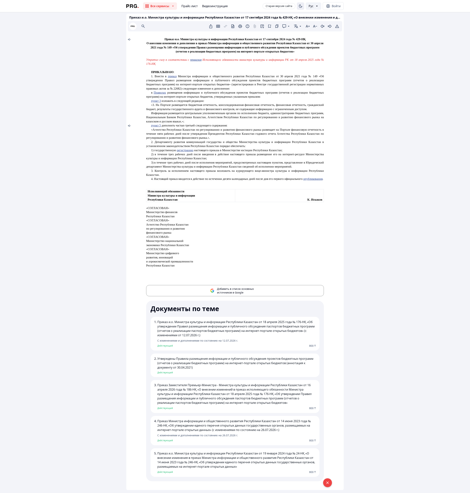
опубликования (313, 178)
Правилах (160, 92)
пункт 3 (156, 100)
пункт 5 (156, 125)
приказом (196, 59)
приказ (172, 76)
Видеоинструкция (215, 6)
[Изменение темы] (300, 6)
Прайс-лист (189, 6)
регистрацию (185, 150)
